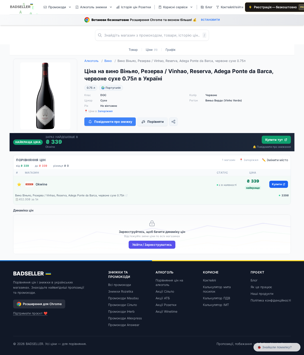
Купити (277, 184)
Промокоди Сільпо (122, 305)
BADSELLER (28, 273)
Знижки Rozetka (120, 291)
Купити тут (274, 140)
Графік (171, 49)
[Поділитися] (173, 121)
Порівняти (155, 121)
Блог (254, 280)
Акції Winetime (166, 311)
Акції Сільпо (165, 291)
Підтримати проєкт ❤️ (30, 313)
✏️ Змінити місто (275, 160)
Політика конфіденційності (271, 300)
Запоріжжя (105, 111)
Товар (133, 49)
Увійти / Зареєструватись (152, 244)
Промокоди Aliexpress (125, 318)
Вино (110, 61)
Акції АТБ (163, 298)
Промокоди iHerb (121, 311)
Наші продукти (262, 293)
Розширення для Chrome (42, 304)
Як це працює (261, 287)
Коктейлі (209, 280)
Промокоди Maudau (123, 298)
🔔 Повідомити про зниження (272, 146)
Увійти (238, 7)
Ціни (152, 49)
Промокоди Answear (123, 325)
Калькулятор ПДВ (216, 298)
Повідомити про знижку (113, 121)
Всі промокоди (119, 285)
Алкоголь (93, 61)
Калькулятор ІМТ (216, 305)
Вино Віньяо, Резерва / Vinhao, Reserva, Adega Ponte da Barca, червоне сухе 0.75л (69, 195)
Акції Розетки (166, 305)
